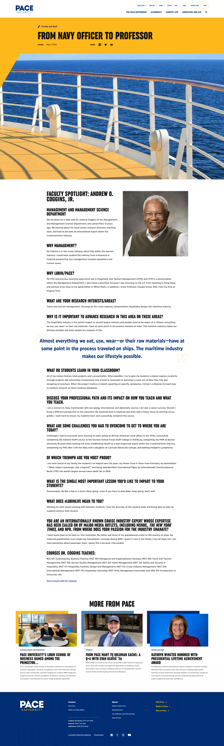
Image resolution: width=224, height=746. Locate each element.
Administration (117, 710)
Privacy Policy (98, 735)
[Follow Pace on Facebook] (111, 735)
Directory (71, 706)
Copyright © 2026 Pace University (79, 735)
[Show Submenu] (146, 5)
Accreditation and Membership (123, 714)
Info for (152, 5)
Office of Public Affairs (76, 710)
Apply (184, 5)
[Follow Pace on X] (117, 735)
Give (176, 5)
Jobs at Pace (116, 718)
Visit (205, 5)
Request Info (195, 5)
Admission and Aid (191, 12)
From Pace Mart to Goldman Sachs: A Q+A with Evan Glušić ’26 (113, 656)
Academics (156, 12)
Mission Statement (119, 706)
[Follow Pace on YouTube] (129, 735)
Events (169, 5)
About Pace (141, 5)
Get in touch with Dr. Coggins (62, 581)
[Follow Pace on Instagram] (123, 735)
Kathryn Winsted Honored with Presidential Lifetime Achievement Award (176, 658)
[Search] (206, 12)
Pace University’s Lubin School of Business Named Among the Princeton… (45, 658)
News (161, 5)
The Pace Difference (136, 12)
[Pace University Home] (29, 9)
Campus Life (172, 12)
